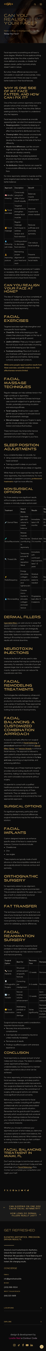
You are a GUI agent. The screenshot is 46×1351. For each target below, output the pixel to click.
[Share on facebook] (4, 1190)
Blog (13, 31)
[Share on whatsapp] (19, 1190)
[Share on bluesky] (22, 1190)
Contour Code (30, 1338)
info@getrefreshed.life (12, 1279)
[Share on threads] (10, 1190)
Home (6, 31)
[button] (41, 4)
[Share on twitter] (7, 1190)
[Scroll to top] (42, 1346)
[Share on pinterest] (13, 1190)
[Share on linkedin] (16, 1190)
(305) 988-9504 (11, 1287)
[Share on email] (27, 1190)
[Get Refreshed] (7, 4)
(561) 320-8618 (10, 1296)
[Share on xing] (25, 1190)
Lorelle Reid (15, 1338)
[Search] (34, 4)
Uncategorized (24, 31)
